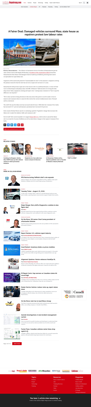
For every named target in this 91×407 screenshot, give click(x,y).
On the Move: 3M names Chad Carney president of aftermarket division (38, 220)
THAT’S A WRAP (71, 158)
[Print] (5, 125)
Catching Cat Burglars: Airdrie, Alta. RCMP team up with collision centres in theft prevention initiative (13, 160)
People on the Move (25, 175)
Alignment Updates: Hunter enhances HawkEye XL (38, 259)
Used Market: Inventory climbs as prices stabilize (38, 247)
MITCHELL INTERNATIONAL (30, 277)
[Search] (84, 2)
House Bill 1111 (34, 117)
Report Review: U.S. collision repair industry (36, 233)
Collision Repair (28, 156)
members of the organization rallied (40, 72)
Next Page (17, 343)
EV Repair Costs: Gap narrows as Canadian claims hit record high (39, 274)
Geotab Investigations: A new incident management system (38, 316)
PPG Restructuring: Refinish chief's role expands (37, 177)
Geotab (26, 319)
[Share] (8, 125)
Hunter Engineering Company (31, 261)
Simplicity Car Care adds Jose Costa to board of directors (33, 159)
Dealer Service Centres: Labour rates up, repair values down (39, 288)
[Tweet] (15, 125)
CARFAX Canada (27, 249)
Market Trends (24, 203)
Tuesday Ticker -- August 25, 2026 (33, 191)
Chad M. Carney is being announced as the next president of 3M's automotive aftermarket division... (39, 224)
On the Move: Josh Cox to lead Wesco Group (36, 301)
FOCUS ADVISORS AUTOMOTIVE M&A (32, 235)
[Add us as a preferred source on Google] (22, 125)
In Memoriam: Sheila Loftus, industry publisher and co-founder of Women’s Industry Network (56, 159)
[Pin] (18, 125)
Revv (25, 209)
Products (6, 156)
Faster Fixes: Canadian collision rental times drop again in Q (38, 330)
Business (23, 189)
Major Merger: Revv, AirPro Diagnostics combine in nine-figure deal (40, 206)
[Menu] (87, 2)
